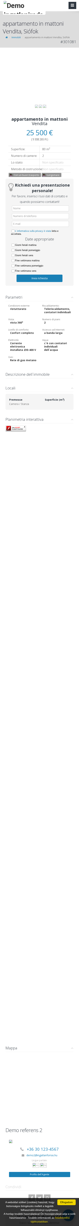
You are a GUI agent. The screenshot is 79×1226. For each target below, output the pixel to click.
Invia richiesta (39, 278)
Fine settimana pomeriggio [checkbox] (29, 265)
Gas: (10, 357)
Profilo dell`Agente (39, 1174)
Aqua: (45, 340)
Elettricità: (13, 340)
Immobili (16, 37)
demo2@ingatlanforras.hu (41, 1155)
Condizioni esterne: (19, 305)
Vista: (11, 319)
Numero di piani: (51, 319)
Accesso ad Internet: (53, 329)
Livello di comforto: (18, 329)
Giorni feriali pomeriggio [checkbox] (27, 250)
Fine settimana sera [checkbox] (25, 270)
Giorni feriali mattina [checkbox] (25, 245)
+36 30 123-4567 (43, 1149)
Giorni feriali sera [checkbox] (24, 255)
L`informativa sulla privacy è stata (33, 231)
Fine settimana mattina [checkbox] (27, 260)
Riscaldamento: (50, 305)
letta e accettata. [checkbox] (34, 232)
